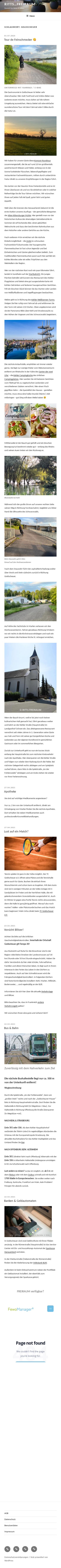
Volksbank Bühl (40, 1263)
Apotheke (10, 791)
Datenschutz (10, 1519)
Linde (28, 241)
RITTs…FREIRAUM (19, 4)
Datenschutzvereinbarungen (16, 1557)
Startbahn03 (34, 274)
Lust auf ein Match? (16, 831)
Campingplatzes (11, 379)
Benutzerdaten (11, 1526)
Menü (32, 16)
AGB (6, 1513)
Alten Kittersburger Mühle (19, 215)
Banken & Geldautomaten (20, 1201)
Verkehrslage (47, 992)
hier (22, 1142)
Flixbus (12, 1175)
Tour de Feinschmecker (18, 39)
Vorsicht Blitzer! (14, 929)
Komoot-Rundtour (42, 161)
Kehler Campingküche (23, 375)
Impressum (9, 1532)
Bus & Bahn (11, 1028)
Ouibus (31, 1175)
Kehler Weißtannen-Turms (42, 300)
